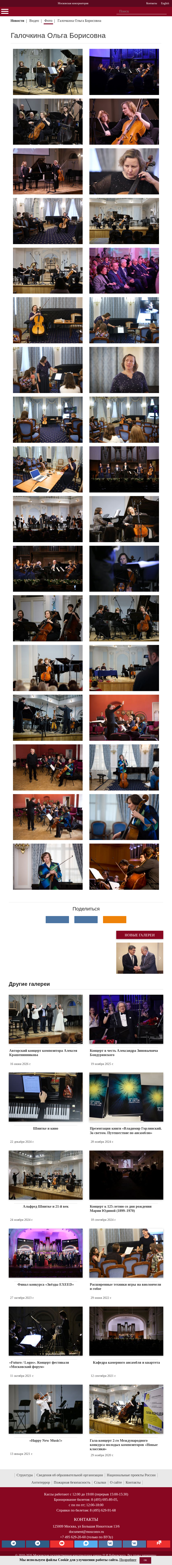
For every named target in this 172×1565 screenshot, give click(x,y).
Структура (25, 1475)
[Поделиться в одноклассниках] (114, 919)
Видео (34, 21)
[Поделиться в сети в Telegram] (86, 919)
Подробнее (127, 1560)
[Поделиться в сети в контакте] (57, 919)
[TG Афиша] (37, 1544)
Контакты (133, 1482)
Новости (17, 21)
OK (145, 1560)
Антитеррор (40, 1482)
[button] (119, 958)
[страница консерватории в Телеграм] (13, 1544)
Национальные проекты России (131, 1475)
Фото (48, 21)
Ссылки (100, 1482)
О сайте (116, 1482)
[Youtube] (61, 1544)
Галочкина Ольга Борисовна (79, 21)
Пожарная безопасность (72, 1482)
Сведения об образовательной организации (70, 1475)
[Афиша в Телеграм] (158, 1544)
